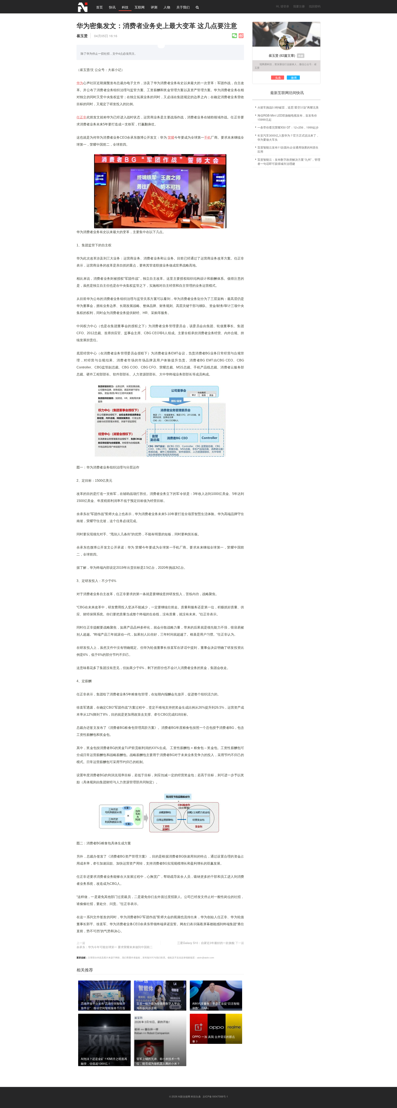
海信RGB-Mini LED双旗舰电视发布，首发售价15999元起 (287, 117)
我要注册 (299, 6)
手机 (207, 137)
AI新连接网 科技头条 (189, 1096)
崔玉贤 (274, 55)
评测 (154, 7)
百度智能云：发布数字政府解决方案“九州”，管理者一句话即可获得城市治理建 (288, 161)
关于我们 (183, 7)
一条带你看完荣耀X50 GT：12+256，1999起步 (288, 127)
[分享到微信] (234, 35)
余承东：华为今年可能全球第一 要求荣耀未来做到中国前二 (115, 947)
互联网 (140, 7)
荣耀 (171, 137)
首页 (99, 7)
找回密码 (314, 6)
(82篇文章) (287, 55)
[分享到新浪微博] (241, 35)
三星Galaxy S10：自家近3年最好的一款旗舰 (205, 943)
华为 (80, 83)
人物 (167, 7)
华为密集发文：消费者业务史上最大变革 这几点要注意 (157, 25)
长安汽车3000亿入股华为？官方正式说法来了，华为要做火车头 (288, 137)
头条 (278, 78)
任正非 (82, 117)
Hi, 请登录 (282, 6)
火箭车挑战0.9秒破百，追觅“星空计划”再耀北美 (288, 107)
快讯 (112, 7)
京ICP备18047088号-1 (215, 1096)
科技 (125, 7)
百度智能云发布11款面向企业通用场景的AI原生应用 (287, 149)
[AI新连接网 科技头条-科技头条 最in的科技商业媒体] (83, 6)
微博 (294, 78)
